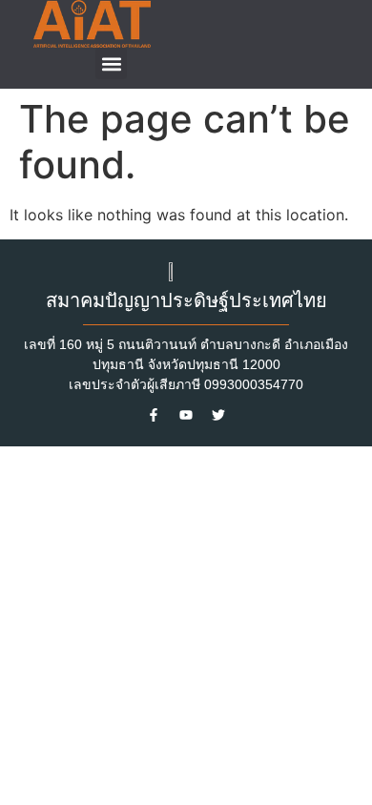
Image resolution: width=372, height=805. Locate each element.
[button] (111, 63)
